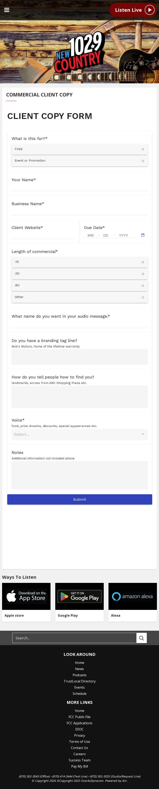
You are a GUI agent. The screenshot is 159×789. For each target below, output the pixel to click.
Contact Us (79, 748)
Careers (79, 754)
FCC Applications (79, 723)
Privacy (79, 735)
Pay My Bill (79, 766)
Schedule (80, 693)
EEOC (79, 729)
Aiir (124, 781)
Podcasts (80, 675)
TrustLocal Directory (80, 681)
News (79, 669)
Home (79, 662)
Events (79, 687)
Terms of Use (79, 741)
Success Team (79, 760)
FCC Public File (79, 717)
